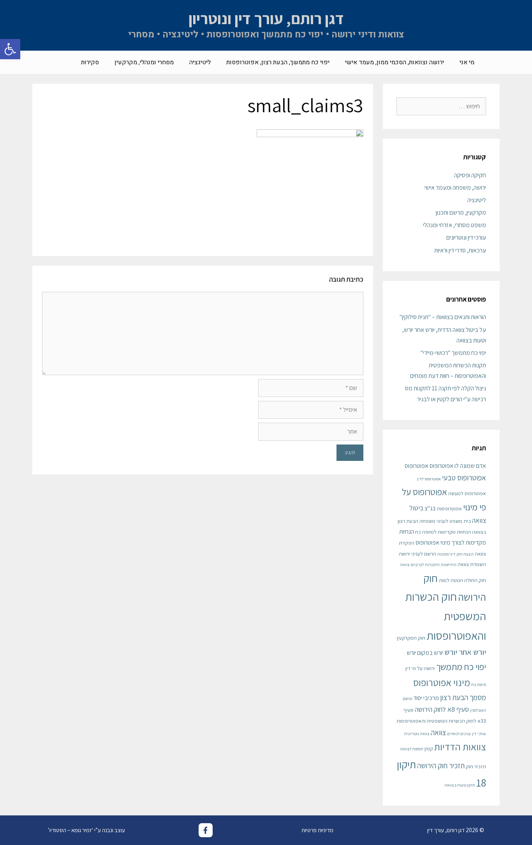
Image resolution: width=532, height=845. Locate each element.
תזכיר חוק (476, 766)
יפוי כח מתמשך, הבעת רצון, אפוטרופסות (277, 62)
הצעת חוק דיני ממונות (455, 554)
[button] (10, 49)
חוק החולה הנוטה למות (462, 580)
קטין (429, 748)
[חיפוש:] (441, 106)
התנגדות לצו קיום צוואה (420, 564)
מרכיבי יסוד (426, 698)
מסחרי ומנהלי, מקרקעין (144, 62)
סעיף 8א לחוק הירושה (442, 709)
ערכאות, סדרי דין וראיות (460, 250)
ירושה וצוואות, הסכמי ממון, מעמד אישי (394, 62)
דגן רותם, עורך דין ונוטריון (266, 18)
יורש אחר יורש (465, 652)
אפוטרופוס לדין (429, 479)
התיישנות (448, 564)
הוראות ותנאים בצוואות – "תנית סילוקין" (443, 317)
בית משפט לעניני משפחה (445, 520)
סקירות (90, 62)
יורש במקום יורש (425, 653)
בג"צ (430, 508)
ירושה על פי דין (420, 668)
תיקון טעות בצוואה (459, 785)
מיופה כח (478, 684)
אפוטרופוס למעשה (467, 493)
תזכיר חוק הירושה (441, 765)
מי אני (467, 62)
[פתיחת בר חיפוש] (62, 62)
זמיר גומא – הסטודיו (70, 830)
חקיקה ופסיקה (470, 175)
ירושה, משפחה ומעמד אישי (455, 187)
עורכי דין (479, 733)
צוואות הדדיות (460, 746)
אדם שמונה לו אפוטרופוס (458, 466)
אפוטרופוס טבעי (464, 477)
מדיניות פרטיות (317, 830)
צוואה (438, 732)
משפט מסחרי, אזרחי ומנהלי (454, 225)
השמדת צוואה (472, 564)
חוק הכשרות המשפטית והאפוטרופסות (445, 616)
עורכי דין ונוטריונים (466, 237)
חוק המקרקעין (411, 637)
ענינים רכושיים (459, 733)
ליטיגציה (200, 62)
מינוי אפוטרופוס (441, 682)
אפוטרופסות (449, 508)
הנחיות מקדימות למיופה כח (443, 531)
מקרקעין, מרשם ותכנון (461, 212)
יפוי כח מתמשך (461, 667)
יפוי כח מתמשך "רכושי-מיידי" (453, 353)
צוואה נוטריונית (417, 733)
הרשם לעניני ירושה (417, 553)
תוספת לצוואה (411, 749)
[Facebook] (206, 830)
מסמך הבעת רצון (463, 697)
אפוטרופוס (416, 466)
